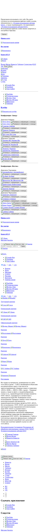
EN (10, 265)
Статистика (28, 64)
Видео (3, 64)
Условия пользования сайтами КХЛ (13, 431)
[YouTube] (9, 94)
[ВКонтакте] (9, 102)
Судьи (7, 475)
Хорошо (4, 34)
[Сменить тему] (14, 244)
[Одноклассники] (11, 96)
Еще (5, 66)
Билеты (10, 240)
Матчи (8, 64)
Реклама (8, 276)
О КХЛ (7, 274)
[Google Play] (10, 85)
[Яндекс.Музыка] (11, 100)
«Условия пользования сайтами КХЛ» (14, 27)
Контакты (8, 278)
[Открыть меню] (6, 440)
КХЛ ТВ (8, 481)
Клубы (7, 472)
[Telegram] (9, 103)
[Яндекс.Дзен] (10, 98)
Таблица (20, 64)
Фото (7, 270)
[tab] (6, 494)
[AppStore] (9, 87)
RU (4, 265)
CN (15, 265)
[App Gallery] (10, 89)
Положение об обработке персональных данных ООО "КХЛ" (17, 428)
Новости (14, 64)
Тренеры (8, 473)
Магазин (4, 240)
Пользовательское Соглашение (12, 427)
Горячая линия (10, 280)
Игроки (7, 470)
